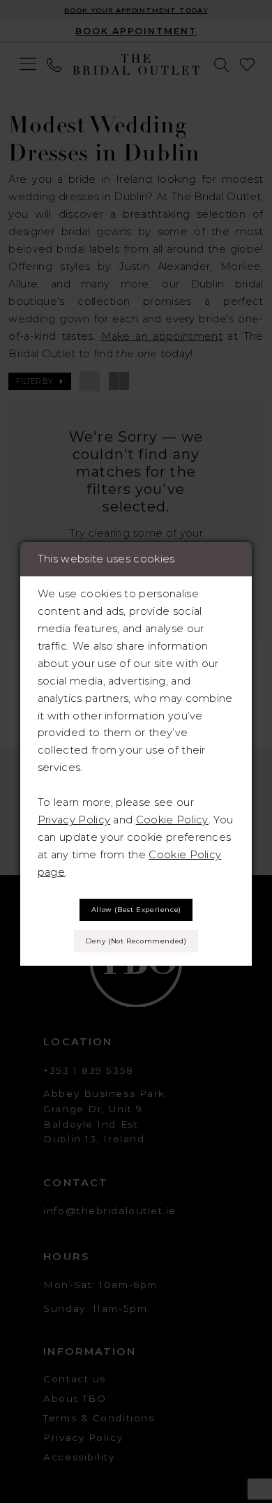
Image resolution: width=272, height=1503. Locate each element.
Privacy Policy (74, 820)
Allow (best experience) (136, 909)
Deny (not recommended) (136, 941)
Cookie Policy (172, 820)
